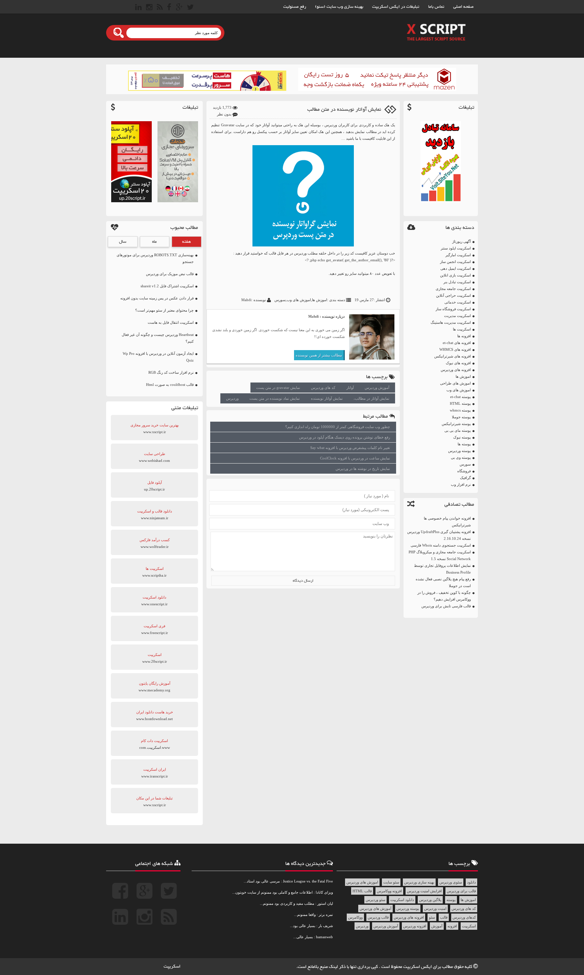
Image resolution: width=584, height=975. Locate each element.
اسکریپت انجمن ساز (455, 262)
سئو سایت (391, 882)
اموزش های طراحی (455, 383)
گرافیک (465, 478)
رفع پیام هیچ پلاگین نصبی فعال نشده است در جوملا (443, 582)
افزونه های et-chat (457, 343)
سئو (432, 917)
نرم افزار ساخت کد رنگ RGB (171, 372)
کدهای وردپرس (464, 917)
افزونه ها (464, 336)
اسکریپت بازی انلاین (455, 275)
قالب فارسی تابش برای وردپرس (446, 606)
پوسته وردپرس (459, 451)
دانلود (471, 882)
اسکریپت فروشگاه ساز (453, 309)
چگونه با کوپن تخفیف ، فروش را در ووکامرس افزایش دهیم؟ (444, 595)
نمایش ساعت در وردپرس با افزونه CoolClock (355, 458)
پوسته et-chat (460, 397)
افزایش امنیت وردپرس (424, 891)
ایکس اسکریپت (418, 967)
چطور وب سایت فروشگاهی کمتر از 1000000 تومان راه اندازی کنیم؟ (337, 427)
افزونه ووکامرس (389, 891)
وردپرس (330, 125)
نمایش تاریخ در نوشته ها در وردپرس (363, 469)
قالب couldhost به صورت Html (170, 385)
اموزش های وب (458, 390)
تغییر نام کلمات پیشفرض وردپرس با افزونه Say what (350, 448)
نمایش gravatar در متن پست (278, 388)
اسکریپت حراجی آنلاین (453, 295)
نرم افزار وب (461, 484)
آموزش (436, 926)
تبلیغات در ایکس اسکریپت (395, 7)
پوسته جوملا (461, 417)
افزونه (452, 926)
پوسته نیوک (462, 437)
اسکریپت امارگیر (458, 255)
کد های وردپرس (323, 388)
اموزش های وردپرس (362, 882)
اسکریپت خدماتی (457, 302)
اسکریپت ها (462, 329)
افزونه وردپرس (414, 926)
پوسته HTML (460, 403)
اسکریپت (469, 926)
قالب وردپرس (378, 917)
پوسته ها (464, 444)
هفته (186, 242)
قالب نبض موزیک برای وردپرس (170, 274)
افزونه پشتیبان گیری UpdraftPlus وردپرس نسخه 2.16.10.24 (439, 535)
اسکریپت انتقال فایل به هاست (171, 322)
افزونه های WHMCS (455, 349)
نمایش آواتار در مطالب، (371, 398)
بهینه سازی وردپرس (419, 882)
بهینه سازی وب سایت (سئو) (339, 7)
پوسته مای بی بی (457, 430)
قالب (443, 917)
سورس (465, 464)
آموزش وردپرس (377, 388)
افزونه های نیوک (458, 363)
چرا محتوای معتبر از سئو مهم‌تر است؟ (164, 310)
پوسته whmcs (460, 410)
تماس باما (436, 7)
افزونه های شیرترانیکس (452, 356)
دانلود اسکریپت (402, 900)
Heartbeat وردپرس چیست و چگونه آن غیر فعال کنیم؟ (158, 338)
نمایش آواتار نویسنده (327, 398)
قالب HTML (362, 891)
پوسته (451, 900)
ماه (154, 242)
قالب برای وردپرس (461, 891)
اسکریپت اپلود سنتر (456, 248)
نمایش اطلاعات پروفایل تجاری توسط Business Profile (442, 568)
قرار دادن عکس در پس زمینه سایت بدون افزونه (157, 298)
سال (122, 242)
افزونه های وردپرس (456, 370)
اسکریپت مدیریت (457, 316)
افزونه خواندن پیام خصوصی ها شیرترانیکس (447, 521)
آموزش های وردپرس (375, 908)
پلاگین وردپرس (430, 900)
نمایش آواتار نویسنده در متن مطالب (344, 109)
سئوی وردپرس (450, 882)
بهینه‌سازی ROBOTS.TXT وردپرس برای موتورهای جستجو (155, 258)
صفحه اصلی (463, 7)
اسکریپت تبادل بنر (457, 282)
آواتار (350, 388)
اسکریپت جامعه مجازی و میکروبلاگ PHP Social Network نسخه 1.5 (440, 555)
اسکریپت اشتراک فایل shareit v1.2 (167, 286)
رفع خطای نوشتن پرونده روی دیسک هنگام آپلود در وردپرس (344, 437)
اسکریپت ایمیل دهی (455, 268)
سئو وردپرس (375, 900)
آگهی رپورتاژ (461, 241)
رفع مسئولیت (294, 7)
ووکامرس (355, 917)
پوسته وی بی (461, 457)
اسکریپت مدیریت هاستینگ (451, 322)
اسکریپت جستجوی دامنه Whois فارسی (441, 545)
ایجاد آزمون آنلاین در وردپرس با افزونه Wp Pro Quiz (158, 356)
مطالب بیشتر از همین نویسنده (319, 355)
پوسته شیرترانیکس (456, 424)
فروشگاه (464, 471)
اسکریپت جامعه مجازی (453, 289)
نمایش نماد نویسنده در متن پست (274, 398)
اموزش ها (463, 376)
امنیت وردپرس (435, 908)
